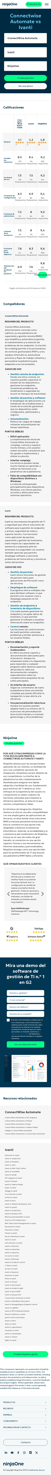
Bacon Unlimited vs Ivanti (15, 1236)
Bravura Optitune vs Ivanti (15, 1314)
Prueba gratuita (33, 4)
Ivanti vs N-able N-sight (14, 1288)
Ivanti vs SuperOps (12, 1249)
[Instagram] (24, 1452)
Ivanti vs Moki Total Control (15, 1168)
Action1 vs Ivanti (11, 1197)
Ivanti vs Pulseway (12, 1259)
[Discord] (30, 1452)
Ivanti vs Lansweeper (13, 1334)
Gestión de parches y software (27, 398)
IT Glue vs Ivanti (11, 1265)
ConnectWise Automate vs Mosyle (18, 1121)
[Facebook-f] (18, 1452)
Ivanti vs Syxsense (12, 1253)
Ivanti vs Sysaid (11, 1207)
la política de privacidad (26, 1033)
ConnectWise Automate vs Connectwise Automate (25, 1134)
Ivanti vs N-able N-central (15, 1262)
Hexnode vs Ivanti (12, 1230)
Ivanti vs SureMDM (12, 1172)
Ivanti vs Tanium (11, 1337)
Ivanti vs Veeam (11, 1282)
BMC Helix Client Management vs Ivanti (20, 1223)
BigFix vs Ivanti (10, 1340)
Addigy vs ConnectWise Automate (18, 1130)
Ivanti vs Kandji (10, 1175)
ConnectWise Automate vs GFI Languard (21, 1118)
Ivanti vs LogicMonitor (13, 1327)
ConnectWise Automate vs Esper (18, 1124)
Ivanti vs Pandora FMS (13, 1214)
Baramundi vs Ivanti (12, 1227)
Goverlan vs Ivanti (12, 1330)
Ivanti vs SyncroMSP (13, 1291)
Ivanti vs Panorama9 (13, 1285)
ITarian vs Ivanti (11, 1233)
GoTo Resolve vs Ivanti (13, 1243)
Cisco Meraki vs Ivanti (13, 1194)
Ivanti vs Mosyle (11, 1181)
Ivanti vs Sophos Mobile (14, 1184)
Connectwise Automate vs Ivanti (17, 1298)
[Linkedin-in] (6, 1452)
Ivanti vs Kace (10, 1201)
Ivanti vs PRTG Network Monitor (17, 1311)
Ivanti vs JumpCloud (12, 1158)
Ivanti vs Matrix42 (12, 1246)
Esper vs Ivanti (10, 1188)
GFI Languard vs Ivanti (13, 1178)
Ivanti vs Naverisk (11, 1272)
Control (14, 626)
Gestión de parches (21, 572)
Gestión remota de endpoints (27, 374)
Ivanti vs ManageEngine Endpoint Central (21, 1304)
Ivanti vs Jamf (10, 1165)
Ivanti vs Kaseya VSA (13, 1295)
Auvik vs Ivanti (10, 1321)
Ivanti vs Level (10, 1240)
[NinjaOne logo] (10, 4)
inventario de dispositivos (25, 608)
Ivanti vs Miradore (12, 1162)
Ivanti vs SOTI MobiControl (15, 1220)
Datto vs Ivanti (10, 1279)
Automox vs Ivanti (11, 1275)
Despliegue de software (23, 587)
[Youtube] (12, 1452)
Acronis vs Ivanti (11, 1269)
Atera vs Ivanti (10, 1324)
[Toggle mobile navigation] (46, 4)
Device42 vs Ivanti (12, 1155)
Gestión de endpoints (22, 605)
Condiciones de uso (36, 1470)
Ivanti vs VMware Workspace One (18, 1204)
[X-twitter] (36, 1452)
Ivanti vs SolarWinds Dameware (17, 1301)
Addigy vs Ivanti (11, 1191)
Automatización (19, 419)
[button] (8, 894)
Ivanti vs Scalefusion (13, 1210)
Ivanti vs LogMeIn (11, 1308)
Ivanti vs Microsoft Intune (15, 1317)
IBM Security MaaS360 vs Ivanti (17, 1217)
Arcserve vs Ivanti (12, 1256)
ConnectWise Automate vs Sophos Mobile (21, 1127)
